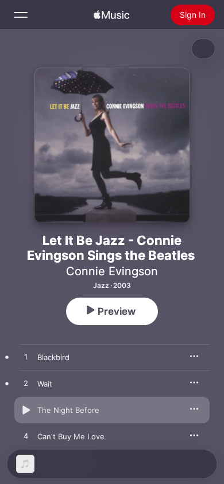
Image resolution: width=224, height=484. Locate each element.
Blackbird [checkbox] (53, 357)
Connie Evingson (112, 271)
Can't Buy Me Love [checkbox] (71, 436)
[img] (111, 15)
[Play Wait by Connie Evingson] (25, 383)
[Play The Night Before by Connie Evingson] (25, 410)
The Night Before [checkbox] (68, 410)
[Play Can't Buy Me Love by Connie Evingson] (25, 436)
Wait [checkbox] (44, 383)
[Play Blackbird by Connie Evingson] (25, 357)
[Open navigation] (20, 15)
